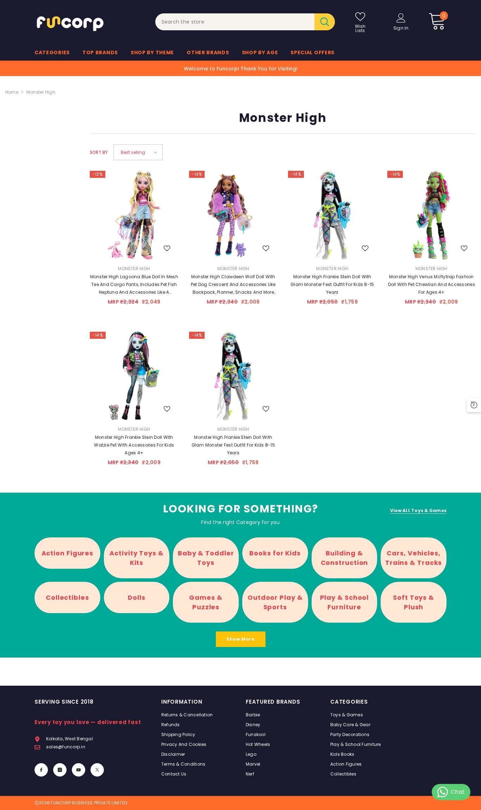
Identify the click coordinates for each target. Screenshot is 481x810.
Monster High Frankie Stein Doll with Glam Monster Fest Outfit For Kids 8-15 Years (233, 445)
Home (11, 92)
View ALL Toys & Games (418, 510)
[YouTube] (78, 770)
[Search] (245, 21)
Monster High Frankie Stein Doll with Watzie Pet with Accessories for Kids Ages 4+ (134, 445)
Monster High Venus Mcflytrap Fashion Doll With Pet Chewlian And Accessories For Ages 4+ (431, 284)
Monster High (40, 92)
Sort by (99, 152)
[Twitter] (97, 770)
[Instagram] (60, 770)
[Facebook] (41, 770)
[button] (138, 152)
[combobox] (235, 21)
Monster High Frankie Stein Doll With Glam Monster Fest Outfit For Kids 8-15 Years (332, 284)
